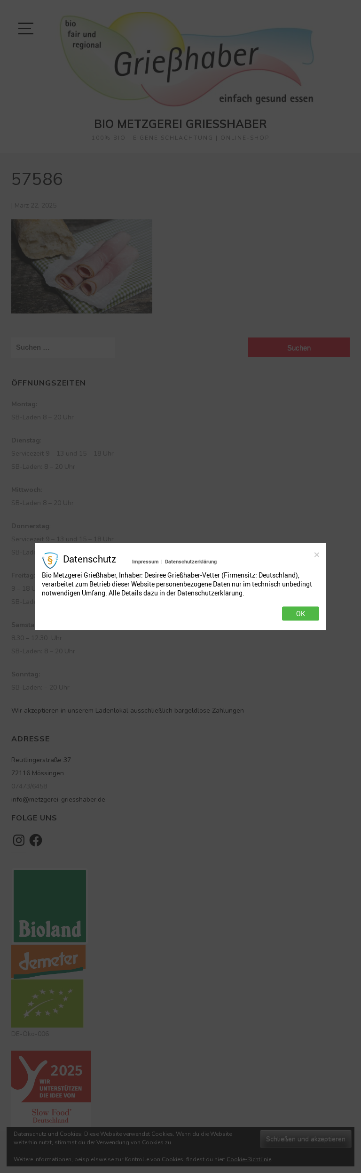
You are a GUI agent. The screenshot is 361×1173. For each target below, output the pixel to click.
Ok (300, 613)
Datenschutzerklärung (191, 561)
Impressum (145, 561)
